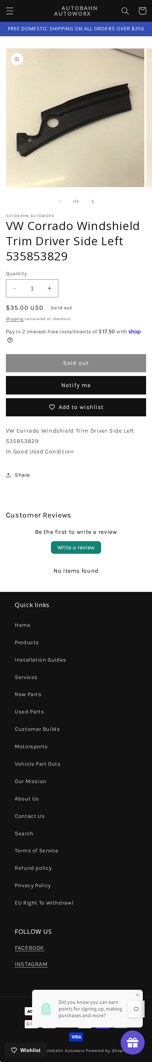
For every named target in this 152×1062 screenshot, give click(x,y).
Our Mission (30, 781)
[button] (9, 10)
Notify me (75, 385)
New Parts (28, 694)
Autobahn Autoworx (63, 1050)
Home (23, 625)
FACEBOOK (29, 948)
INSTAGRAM (31, 964)
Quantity (16, 273)
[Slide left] (59, 201)
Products (27, 642)
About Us (27, 799)
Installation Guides (40, 660)
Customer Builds (37, 729)
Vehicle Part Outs (38, 764)
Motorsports (31, 746)
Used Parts (29, 712)
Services (26, 677)
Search (24, 833)
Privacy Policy (33, 885)
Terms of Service (37, 851)
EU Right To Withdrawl (44, 903)
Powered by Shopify (107, 1050)
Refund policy (33, 868)
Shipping (15, 318)
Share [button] (22, 475)
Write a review (76, 547)
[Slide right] (92, 201)
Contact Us (30, 816)
